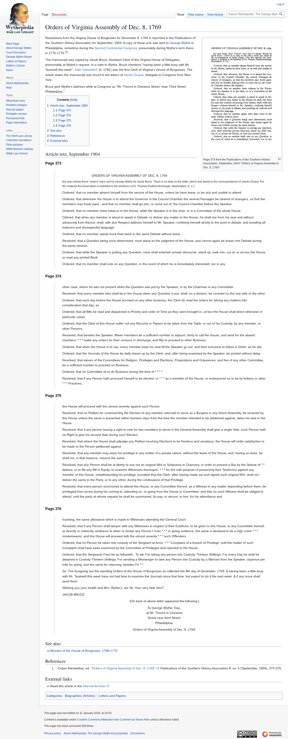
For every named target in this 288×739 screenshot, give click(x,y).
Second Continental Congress (115, 48)
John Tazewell (84, 69)
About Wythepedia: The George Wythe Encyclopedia (96, 733)
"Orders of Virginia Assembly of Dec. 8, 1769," (123, 668)
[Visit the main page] (20, 18)
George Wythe (180, 43)
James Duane (134, 75)
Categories (54, 696)
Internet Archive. (94, 686)
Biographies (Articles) (80, 696)
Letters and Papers (112, 696)
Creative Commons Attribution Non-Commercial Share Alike (113, 719)
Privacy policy (52, 733)
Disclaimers (137, 733)
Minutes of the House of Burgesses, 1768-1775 (83, 650)
